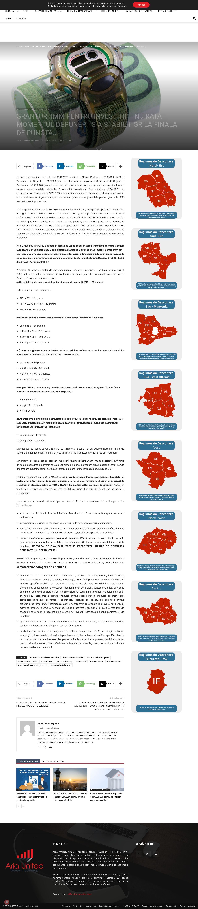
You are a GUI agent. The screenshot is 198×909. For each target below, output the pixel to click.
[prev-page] (18, 806)
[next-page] (23, 806)
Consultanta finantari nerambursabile (44, 657)
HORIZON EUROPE (110, 11)
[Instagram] (46, 747)
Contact (21, 18)
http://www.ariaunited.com (48, 728)
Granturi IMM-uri (96, 661)
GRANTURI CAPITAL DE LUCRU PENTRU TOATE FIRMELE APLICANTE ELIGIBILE (40, 704)
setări (123, 6)
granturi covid (46, 661)
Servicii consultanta (47, 11)
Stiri (25, 11)
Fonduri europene (31, 140)
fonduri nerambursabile (27, 661)
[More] (120, 166)
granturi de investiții (64, 661)
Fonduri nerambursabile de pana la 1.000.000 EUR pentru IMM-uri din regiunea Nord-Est (106, 797)
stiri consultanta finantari (61, 665)
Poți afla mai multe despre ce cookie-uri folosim (72, 6)
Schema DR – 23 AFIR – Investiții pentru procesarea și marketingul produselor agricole (31, 797)
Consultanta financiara (62, 790)
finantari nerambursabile (73, 657)
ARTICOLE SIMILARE (28, 761)
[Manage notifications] (6, 902)
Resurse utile (166, 11)
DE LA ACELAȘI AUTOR (53, 761)
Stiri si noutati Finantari (67, 109)
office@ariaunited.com (79, 894)
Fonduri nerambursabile (35, 46)
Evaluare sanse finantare (139, 11)
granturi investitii (114, 661)
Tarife (8, 18)
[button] (194, 18)
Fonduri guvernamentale (58, 46)
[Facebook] (40, 747)
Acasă (19, 46)
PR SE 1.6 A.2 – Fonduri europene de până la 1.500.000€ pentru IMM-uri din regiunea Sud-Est (70, 797)
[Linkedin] (51, 747)
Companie (10, 11)
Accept (141, 4)
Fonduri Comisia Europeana (97, 657)
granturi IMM (80, 661)
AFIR (19, 790)
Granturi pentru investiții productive (32, 665)
